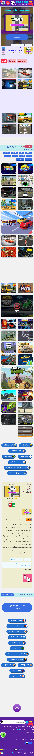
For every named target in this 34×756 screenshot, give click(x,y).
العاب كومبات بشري (16, 659)
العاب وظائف (24, 665)
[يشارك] (3, 49)
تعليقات (12, 61)
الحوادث (20, 159)
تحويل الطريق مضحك (9, 753)
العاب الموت (8, 665)
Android (6, 152)
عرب (30, 742)
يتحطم (28, 152)
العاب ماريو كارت (16, 451)
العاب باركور (24, 456)
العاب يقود (25, 445)
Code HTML (29, 519)
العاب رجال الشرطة (16, 473)
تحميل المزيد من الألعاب (17, 607)
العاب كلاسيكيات (16, 637)
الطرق (22, 156)
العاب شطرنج (16, 676)
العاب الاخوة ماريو (16, 620)
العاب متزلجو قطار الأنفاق (16, 654)
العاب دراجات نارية (16, 462)
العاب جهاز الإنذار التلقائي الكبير (16, 467)
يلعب (17, 37)
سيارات (28, 159)
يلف (21, 152)
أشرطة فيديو (22, 61)
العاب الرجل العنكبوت (16, 626)
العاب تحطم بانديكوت (16, 631)
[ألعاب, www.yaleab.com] (23, 3)
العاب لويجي (16, 648)
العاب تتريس (16, 670)
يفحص (7, 156)
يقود (15, 156)
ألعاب (4, 61)
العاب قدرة (8, 456)
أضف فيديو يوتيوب (7, 594)
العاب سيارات (8, 445)
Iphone (14, 152)
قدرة (29, 156)
